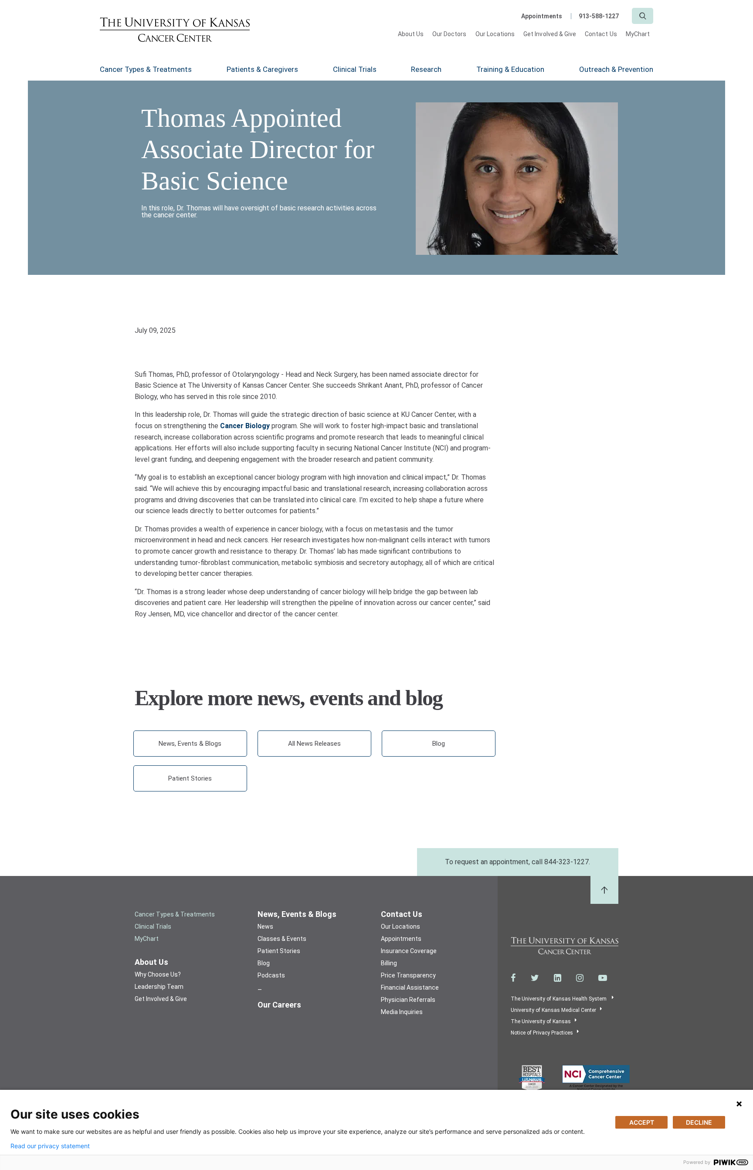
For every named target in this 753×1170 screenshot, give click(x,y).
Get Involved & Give (549, 33)
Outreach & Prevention (616, 69)
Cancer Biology (245, 426)
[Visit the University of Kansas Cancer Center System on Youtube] (602, 978)
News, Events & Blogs (190, 743)
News (265, 926)
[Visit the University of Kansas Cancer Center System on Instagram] (579, 978)
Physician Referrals (408, 999)
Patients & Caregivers (262, 69)
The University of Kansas (541, 1021)
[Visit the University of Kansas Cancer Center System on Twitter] (535, 978)
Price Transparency (408, 975)
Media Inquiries (402, 1011)
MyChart (638, 33)
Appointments (541, 16)
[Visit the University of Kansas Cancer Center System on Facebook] (513, 978)
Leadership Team (159, 986)
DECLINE (699, 1122)
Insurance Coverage (409, 950)
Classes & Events (282, 938)
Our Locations (495, 33)
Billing (389, 963)
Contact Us (601, 33)
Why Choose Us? (158, 974)
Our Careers (279, 1004)
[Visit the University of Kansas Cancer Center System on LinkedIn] (557, 978)
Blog (438, 743)
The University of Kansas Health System (559, 999)
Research (426, 69)
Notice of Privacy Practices (542, 1033)
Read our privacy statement (50, 1146)
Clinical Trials (354, 69)
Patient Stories (190, 778)
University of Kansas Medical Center (553, 1010)
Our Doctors (449, 33)
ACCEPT (641, 1122)
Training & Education (510, 69)
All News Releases (314, 743)
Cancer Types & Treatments (146, 69)
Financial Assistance (410, 987)
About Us (411, 33)
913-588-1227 (599, 16)
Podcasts (271, 975)
